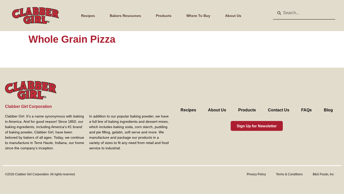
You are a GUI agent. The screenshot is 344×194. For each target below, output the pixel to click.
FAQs (306, 110)
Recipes (88, 16)
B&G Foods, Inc (323, 174)
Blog (328, 110)
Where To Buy (198, 16)
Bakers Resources (125, 16)
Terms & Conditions (289, 174)
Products (163, 16)
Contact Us (278, 110)
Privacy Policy (256, 174)
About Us (233, 16)
